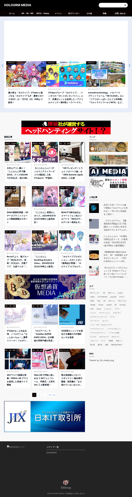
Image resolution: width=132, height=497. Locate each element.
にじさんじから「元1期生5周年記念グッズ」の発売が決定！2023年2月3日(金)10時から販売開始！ (116, 241)
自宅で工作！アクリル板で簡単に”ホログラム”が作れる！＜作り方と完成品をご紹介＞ (116, 209)
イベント (58, 13)
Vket (98, 301)
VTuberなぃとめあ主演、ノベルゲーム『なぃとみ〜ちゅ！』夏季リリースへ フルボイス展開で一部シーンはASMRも (17, 335)
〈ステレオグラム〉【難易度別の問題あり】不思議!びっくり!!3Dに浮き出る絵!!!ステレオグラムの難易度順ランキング (116, 225)
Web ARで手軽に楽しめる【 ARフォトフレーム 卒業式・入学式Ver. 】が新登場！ (44, 380)
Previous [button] (3, 65)
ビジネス (93, 337)
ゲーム (112, 317)
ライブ (103, 341)
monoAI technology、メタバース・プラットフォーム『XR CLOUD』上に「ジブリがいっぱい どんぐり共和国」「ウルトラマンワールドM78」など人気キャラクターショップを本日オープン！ (106, 97)
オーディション (104, 313)
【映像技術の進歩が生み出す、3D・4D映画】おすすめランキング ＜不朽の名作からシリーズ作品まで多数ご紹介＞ (116, 257)
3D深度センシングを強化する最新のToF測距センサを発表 (72, 334)
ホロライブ (115, 337)
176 (49, 395)
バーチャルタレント (114, 329)
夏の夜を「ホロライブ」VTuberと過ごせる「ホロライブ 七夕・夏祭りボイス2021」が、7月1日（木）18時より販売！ (26, 97)
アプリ (117, 309)
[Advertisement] (66, 42)
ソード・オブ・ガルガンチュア (101, 325)
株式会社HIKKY (116, 345)
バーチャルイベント (97, 329)
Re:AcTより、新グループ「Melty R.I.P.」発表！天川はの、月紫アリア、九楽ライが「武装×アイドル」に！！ (18, 261)
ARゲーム (111, 293)
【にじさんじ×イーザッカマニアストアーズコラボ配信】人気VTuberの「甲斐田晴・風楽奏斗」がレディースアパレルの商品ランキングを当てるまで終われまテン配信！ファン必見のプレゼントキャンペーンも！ (44, 173)
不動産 (110, 341)
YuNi (92, 309)
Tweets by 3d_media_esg (101, 360)
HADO (92, 297)
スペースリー (94, 321)
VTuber (100, 305)
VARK (92, 301)
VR (104, 301)
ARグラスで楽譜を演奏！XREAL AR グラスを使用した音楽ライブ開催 (17, 380)
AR (104, 293)
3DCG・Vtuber (42, 13)
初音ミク (119, 341)
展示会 (100, 345)
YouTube (122, 305)
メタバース (94, 341)
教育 (106, 345)
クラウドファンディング (98, 317)
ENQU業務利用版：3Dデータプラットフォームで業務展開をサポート (17, 217)
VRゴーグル (122, 301)
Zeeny (99, 309)
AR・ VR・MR (27, 13)
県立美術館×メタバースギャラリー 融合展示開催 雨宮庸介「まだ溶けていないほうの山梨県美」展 (71, 380)
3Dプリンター (74, 13)
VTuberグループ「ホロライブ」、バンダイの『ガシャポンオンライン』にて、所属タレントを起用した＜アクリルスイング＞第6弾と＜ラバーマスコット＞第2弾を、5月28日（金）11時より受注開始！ (65, 97)
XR (115, 305)
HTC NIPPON (102, 297)
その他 (89, 13)
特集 (104, 13)
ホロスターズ (104, 337)
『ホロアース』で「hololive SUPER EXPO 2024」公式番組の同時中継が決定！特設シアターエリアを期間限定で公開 (44, 335)
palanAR (113, 297)
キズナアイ (117, 313)
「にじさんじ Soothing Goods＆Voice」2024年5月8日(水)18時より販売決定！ (44, 261)
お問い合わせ (120, 13)
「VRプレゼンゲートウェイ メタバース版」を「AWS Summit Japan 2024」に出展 (72, 173)
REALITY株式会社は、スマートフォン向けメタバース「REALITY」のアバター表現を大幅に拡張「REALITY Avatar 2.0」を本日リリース (71, 217)
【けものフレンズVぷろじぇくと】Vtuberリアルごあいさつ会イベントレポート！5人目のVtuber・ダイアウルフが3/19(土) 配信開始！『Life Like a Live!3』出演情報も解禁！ (116, 272)
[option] (26, 83)
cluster (120, 293)
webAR (109, 305)
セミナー (105, 321)
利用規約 (69, 493)
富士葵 (92, 345)
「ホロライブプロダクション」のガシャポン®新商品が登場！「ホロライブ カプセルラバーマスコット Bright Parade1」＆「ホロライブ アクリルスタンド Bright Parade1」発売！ (71, 261)
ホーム (12, 13)
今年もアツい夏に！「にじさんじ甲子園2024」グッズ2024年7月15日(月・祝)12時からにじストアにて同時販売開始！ (17, 173)
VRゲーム (111, 301)
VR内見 (92, 305)
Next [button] (128, 65)
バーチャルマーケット (98, 333)
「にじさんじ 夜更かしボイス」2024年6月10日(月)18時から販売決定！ (45, 217)
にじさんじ (108, 309)
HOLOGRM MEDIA (17, 5)
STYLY (121, 297)
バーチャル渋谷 (114, 333)
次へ (54, 395)
